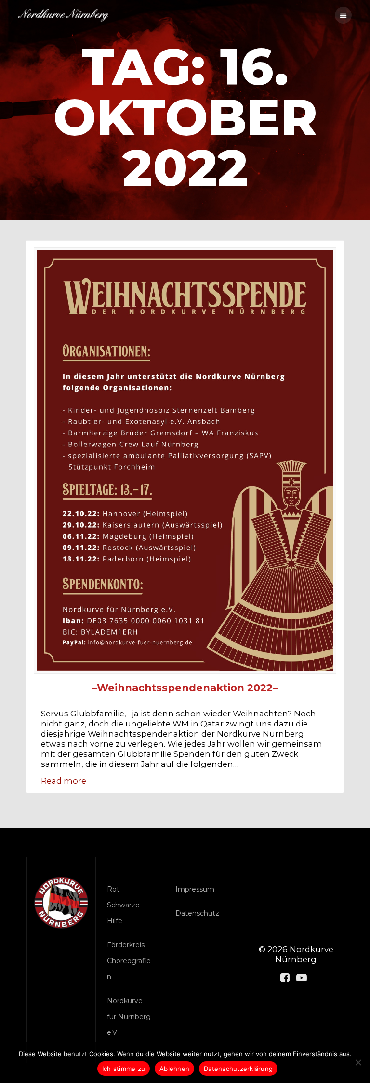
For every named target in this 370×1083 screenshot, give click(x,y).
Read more (63, 781)
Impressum (194, 889)
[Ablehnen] (358, 1062)
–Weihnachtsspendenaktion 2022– (185, 688)
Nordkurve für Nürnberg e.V (129, 1016)
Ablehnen (174, 1068)
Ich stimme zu (123, 1068)
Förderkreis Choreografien (129, 961)
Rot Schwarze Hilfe (123, 905)
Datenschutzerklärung (238, 1068)
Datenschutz (197, 913)
